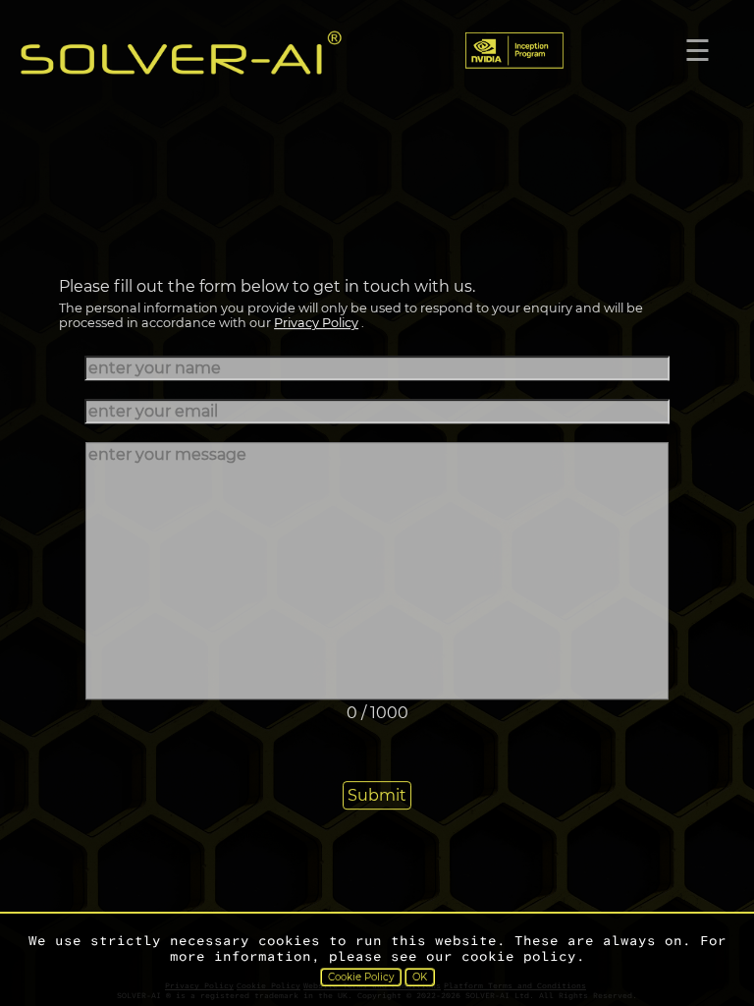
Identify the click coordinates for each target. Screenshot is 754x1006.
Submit (377, 795)
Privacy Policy (316, 323)
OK (419, 977)
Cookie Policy (361, 977)
